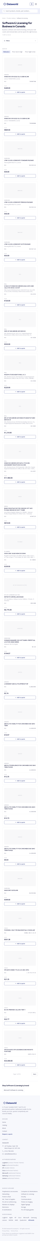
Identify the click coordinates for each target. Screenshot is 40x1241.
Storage (23, 1207)
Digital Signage (25, 1204)
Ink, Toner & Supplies (8, 1199)
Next (34, 1074)
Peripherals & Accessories (10, 1191)
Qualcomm (23, 1220)
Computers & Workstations (29, 1191)
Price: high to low (30, 52)
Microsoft (5, 1173)
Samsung (5, 1176)
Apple (4, 1165)
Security (23, 1197)
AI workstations (7, 1210)
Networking (5, 1194)
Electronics (5, 1207)
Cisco (3, 1170)
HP (3, 1168)
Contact (4, 1131)
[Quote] (32, 4)
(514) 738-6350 (9, 1151)
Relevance (6, 52)
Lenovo (4, 1178)
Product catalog (11, 18)
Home (3, 18)
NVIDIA (11, 1220)
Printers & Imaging (26, 1202)
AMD (16, 1220)
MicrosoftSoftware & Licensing (13, 1090)
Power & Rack (6, 1197)
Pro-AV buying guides (27, 1210)
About (4, 1128)
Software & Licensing (27, 1194)
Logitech (5, 1163)
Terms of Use (14, 1231)
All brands (31, 1220)
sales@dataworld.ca (10, 1154)
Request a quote (7, 1134)
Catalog (4, 1125)
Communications (26, 1199)
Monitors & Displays (8, 1204)
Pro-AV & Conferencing (9, 1202)
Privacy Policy (5, 1231)
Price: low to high (17, 52)
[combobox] (20, 11)
